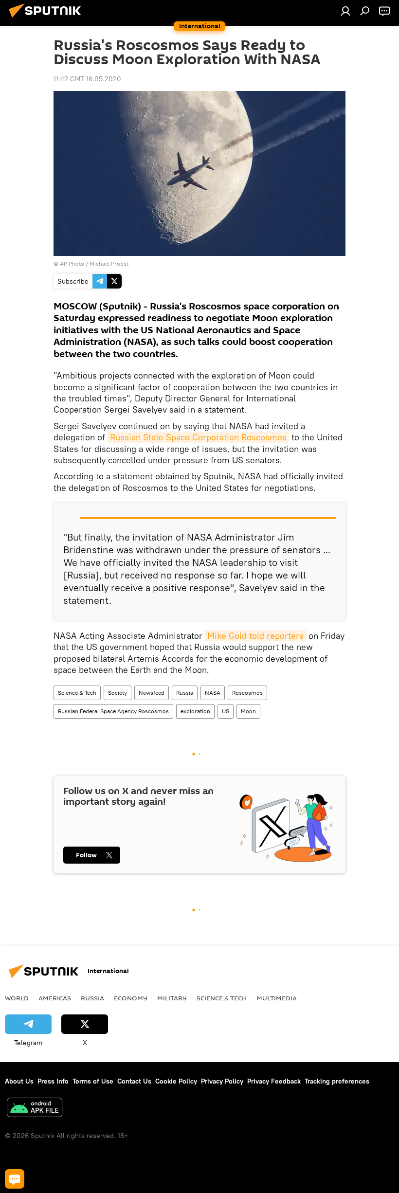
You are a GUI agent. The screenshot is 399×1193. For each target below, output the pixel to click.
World (17, 998)
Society (117, 692)
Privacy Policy (222, 1081)
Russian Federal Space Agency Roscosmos (113, 711)
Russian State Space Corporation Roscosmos (198, 437)
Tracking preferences (337, 1081)
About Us (19, 1081)
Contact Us (134, 1081)
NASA (212, 692)
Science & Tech (77, 692)
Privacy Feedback (274, 1081)
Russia (184, 692)
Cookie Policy (176, 1081)
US (225, 711)
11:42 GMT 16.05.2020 (87, 78)
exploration (195, 711)
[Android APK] (34, 1109)
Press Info (53, 1081)
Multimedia (276, 998)
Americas (54, 998)
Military (172, 998)
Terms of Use (93, 1081)
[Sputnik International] (48, 19)
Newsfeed (151, 692)
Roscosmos (247, 692)
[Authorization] (345, 10)
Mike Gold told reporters (255, 635)
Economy (130, 998)
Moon (248, 711)
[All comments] (14, 1179)
